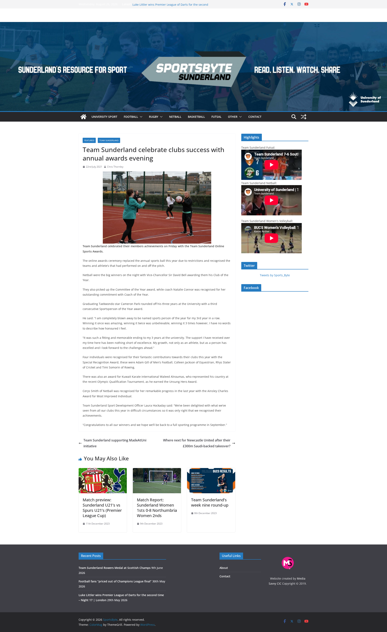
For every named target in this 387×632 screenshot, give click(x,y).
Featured (89, 140)
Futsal (216, 117)
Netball (175, 117)
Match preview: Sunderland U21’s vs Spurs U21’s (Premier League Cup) (102, 507)
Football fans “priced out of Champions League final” (167, 4)
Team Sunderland (109, 140)
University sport (104, 117)
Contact (254, 117)
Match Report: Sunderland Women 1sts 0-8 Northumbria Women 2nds (157, 507)
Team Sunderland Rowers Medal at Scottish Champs (115, 568)
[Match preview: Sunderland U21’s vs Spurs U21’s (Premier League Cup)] (103, 471)
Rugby (153, 117)
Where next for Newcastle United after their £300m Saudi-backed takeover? (196, 443)
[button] (140, 117)
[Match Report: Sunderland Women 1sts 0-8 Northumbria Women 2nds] (157, 471)
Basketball (196, 117)
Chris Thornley (115, 166)
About (224, 568)
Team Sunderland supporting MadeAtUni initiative (114, 443)
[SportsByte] (83, 117)
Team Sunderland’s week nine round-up (209, 502)
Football (131, 117)
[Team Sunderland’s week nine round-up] (211, 471)
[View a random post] (303, 117)
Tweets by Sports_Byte (275, 275)
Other (232, 117)
